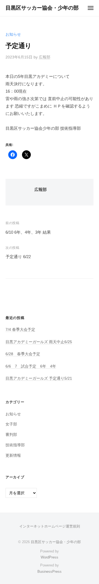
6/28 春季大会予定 (23, 354)
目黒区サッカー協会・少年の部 (42, 8)
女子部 (11, 424)
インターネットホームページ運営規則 (49, 526)
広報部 (44, 57)
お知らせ (13, 34)
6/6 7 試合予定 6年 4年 (31, 366)
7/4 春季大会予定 (20, 330)
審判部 (11, 435)
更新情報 (13, 455)
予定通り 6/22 (18, 256)
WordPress (49, 557)
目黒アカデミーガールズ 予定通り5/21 (39, 378)
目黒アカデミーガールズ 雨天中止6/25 (39, 342)
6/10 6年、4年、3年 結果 (28, 232)
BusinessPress (49, 571)
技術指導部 (15, 445)
